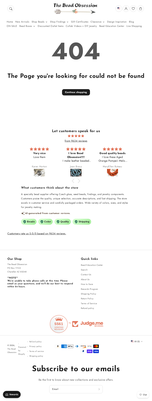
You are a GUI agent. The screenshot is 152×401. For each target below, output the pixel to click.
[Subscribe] (99, 389)
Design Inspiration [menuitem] (117, 21)
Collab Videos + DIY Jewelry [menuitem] (81, 26)
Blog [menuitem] (131, 21)
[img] (76, 136)
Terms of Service (89, 303)
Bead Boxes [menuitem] (25, 26)
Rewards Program (89, 289)
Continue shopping (76, 92)
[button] (10, 8)
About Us (85, 279)
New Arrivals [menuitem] (22, 21)
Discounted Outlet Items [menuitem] (51, 26)
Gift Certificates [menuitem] (79, 21)
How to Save (87, 284)
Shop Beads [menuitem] (38, 21)
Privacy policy (35, 346)
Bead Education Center (92, 265)
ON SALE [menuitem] (12, 26)
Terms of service (36, 351)
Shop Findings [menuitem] (57, 21)
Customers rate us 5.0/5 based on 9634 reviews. (36, 233)
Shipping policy (36, 356)
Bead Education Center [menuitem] (111, 26)
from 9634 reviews (76, 141)
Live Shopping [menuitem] (134, 26)
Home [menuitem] (10, 21)
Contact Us (86, 274)
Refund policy (87, 308)
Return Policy (87, 298)
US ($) (137, 341)
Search (84, 269)
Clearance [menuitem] (96, 21)
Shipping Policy (88, 293)
